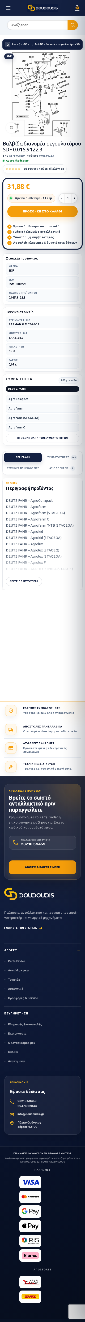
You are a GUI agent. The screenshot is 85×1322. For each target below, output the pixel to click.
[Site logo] (42, 8)
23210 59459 (27, 1101)
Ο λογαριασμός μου (21, 1042)
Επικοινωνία (17, 1033)
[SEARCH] (73, 25)
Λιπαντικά (15, 989)
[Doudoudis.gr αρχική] (29, 894)
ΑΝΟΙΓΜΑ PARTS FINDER (42, 867)
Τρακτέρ (14, 979)
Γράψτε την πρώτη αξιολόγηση (43, 168)
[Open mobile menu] (8, 8)
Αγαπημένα (16, 1061)
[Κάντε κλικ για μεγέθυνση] (11, 128)
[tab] (23, 457)
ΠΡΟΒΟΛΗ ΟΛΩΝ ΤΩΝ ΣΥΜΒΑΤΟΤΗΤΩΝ (42, 438)
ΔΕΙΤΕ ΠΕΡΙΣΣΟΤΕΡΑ (23, 581)
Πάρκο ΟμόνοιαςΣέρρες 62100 (29, 1125)
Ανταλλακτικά (18, 970)
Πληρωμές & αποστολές (25, 1024)
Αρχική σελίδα (20, 44)
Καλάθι (13, 1052)
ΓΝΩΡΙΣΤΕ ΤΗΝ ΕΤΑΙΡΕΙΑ (23, 928)
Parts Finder (16, 961)
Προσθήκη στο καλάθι (42, 211)
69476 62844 (27, 1106)
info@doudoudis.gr (30, 1114)
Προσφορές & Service (23, 998)
